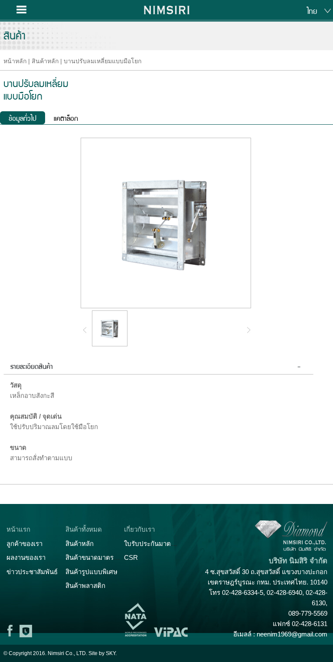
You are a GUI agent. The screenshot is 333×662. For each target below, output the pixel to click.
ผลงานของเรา (26, 557)
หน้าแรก (18, 529)
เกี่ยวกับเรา (139, 529)
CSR (131, 557)
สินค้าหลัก (45, 61)
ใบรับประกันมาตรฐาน (155, 543)
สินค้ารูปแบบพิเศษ (91, 571)
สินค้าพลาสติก (85, 585)
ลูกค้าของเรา (24, 543)
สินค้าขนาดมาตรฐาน (95, 557)
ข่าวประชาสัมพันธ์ (32, 571)
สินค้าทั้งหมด (83, 529)
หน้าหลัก (14, 61)
